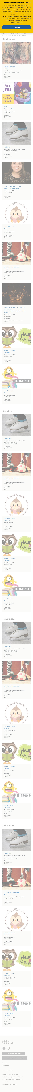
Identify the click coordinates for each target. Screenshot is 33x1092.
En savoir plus (16, 27)
